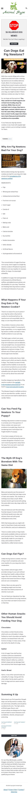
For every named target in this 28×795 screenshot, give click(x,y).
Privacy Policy (13, 789)
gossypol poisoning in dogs (15, 387)
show (10, 138)
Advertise (14, 792)
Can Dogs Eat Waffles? (6, 722)
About (6, 789)
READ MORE (14, 43)
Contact (21, 789)
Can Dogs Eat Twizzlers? (19, 722)
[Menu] (2, 9)
